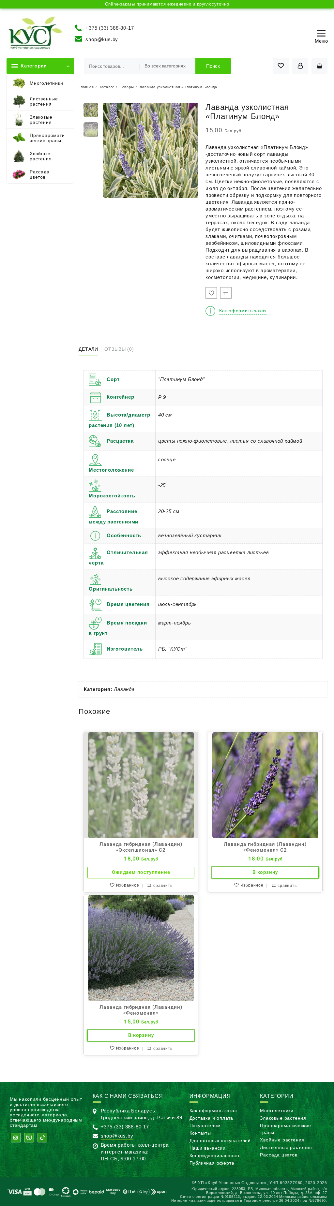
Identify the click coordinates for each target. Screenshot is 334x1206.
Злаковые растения (283, 1118)
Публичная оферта (212, 1163)
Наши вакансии (208, 1148)
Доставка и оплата (212, 1118)
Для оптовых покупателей (220, 1140)
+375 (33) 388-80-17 (109, 27)
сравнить (162, 886)
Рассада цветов (278, 1154)
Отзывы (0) (119, 349)
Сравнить (226, 293)
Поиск (213, 66)
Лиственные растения (286, 1147)
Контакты (200, 1133)
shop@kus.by (101, 39)
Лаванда (124, 689)
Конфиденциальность (215, 1155)
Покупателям (205, 1125)
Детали (88, 349)
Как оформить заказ (213, 1110)
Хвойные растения (282, 1139)
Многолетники (277, 1110)
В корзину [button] (265, 872)
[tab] (91, 349)
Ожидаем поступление (141, 872)
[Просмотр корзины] (319, 66)
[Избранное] (211, 293)
